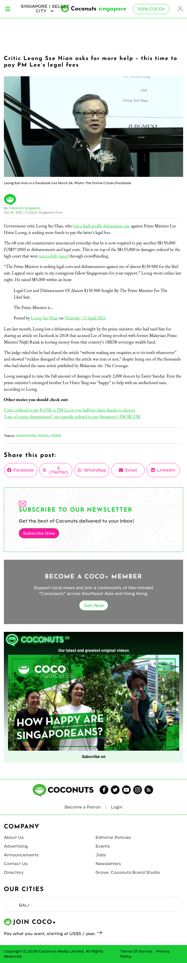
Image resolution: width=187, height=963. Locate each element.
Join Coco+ (151, 9)
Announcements (21, 855)
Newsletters (108, 863)
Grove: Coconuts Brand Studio (127, 872)
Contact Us (16, 863)
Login (180, 9)
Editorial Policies (113, 837)
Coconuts (98, 9)
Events (102, 846)
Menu (7, 9)
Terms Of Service (136, 951)
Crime (55, 435)
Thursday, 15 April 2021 (85, 318)
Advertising (16, 846)
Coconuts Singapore (24, 208)
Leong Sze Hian (44, 318)
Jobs (100, 855)
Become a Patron (83, 807)
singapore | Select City (45, 8)
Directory (14, 872)
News (43, 435)
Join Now (93, 605)
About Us (14, 837)
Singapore (26, 435)
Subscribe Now (39, 533)
